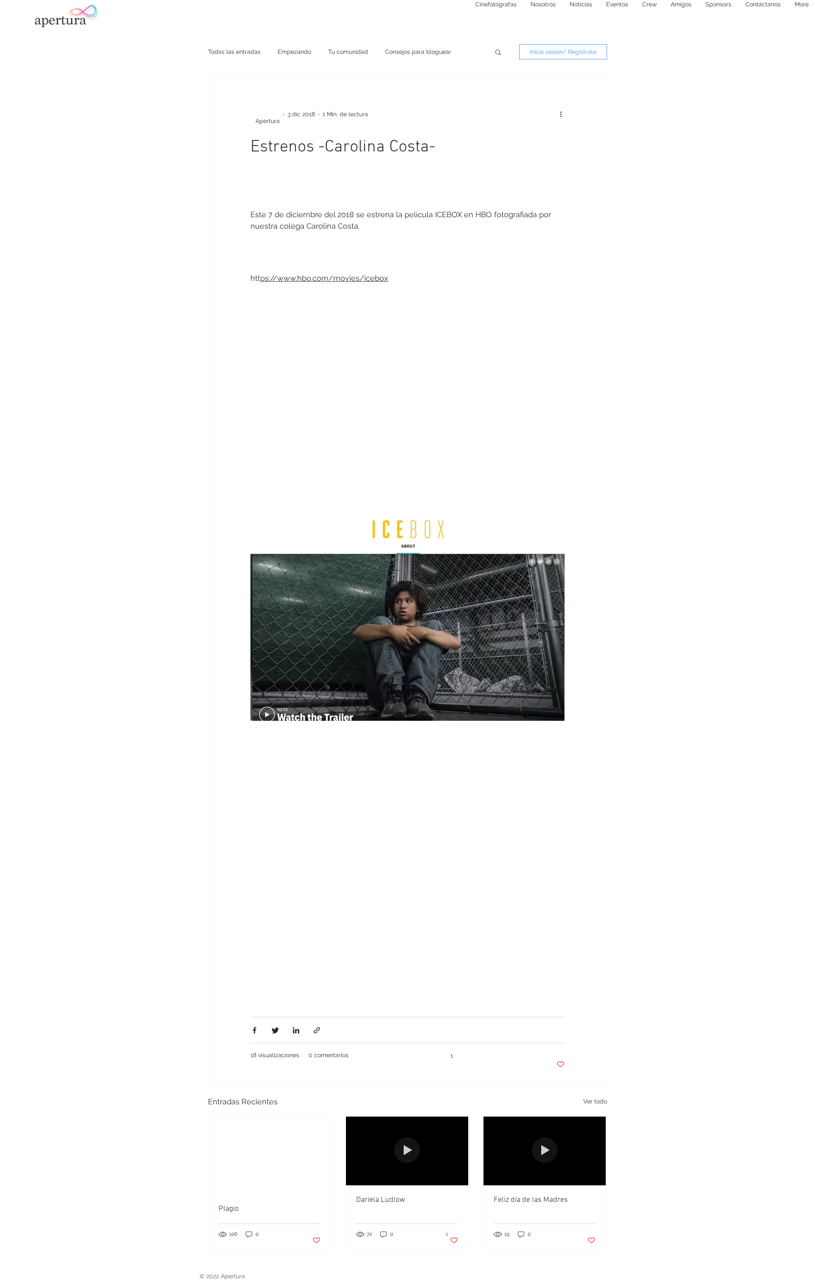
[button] (498, 52)
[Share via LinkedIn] (296, 1030)
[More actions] (564, 114)
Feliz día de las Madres (531, 1200)
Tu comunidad (348, 51)
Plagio (229, 1208)
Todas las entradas (234, 51)
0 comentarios (328, 1055)
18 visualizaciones (274, 1055)
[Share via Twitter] (275, 1030)
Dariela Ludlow (380, 1200)
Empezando (294, 51)
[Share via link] (317, 1030)
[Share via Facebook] (254, 1030)
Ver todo (595, 1101)
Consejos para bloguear (418, 51)
